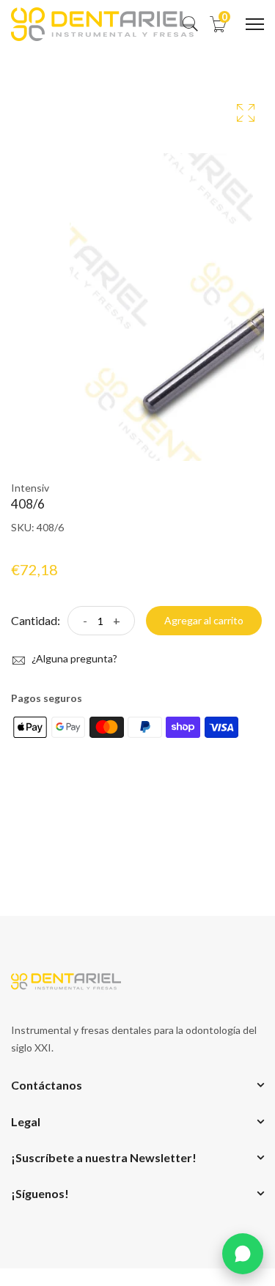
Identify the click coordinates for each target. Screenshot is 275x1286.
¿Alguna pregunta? (73, 658)
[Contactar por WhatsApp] (242, 1253)
